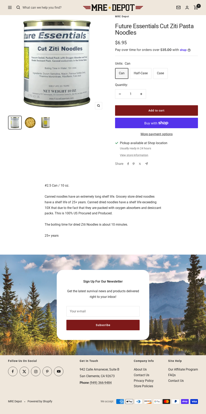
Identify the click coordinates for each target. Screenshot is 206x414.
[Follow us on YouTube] (58, 371)
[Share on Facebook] (128, 163)
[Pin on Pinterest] (134, 163)
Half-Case (141, 73)
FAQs (172, 375)
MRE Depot (122, 16)
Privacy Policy (144, 381)
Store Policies (143, 386)
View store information (134, 155)
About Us (140, 369)
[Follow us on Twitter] (24, 371)
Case (160, 73)
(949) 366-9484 (101, 383)
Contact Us (141, 375)
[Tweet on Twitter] (140, 163)
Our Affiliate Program (183, 369)
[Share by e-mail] (146, 163)
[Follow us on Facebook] (12, 371)
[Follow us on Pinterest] (47, 371)
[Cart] (196, 7)
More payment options (157, 134)
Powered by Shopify (40, 401)
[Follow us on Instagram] (35, 371)
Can (122, 73)
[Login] (187, 7)
